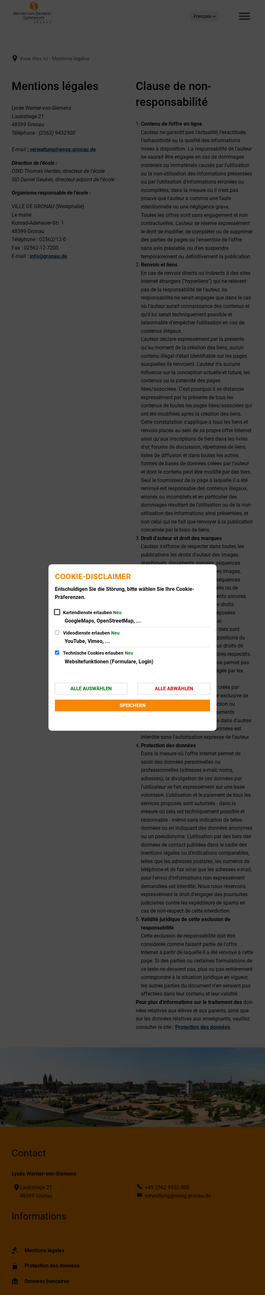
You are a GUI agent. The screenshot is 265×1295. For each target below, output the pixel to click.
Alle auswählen (91, 689)
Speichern (133, 705)
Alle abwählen (174, 689)
